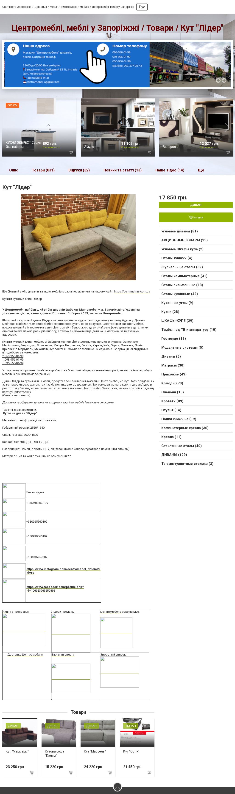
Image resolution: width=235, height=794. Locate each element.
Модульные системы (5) (182, 347)
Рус (142, 7)
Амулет (90, 147)
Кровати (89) (172, 401)
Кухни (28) (170, 312)
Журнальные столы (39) (182, 267)
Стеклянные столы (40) (181, 446)
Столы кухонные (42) (179, 294)
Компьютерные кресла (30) (185, 428)
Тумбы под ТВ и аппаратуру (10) (188, 330)
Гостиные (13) (173, 338)
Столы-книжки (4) (176, 258)
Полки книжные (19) (178, 419)
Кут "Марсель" (95, 751)
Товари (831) (43, 170)
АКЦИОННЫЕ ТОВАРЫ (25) (184, 240)
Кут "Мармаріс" (17, 751)
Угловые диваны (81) (179, 231)
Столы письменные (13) (182, 285)
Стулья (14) (171, 410)
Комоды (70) (172, 383)
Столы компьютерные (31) (184, 276)
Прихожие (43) (174, 374)
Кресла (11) (171, 437)
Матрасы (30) (173, 365)
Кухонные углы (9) (177, 303)
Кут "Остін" (131, 751)
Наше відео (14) (169, 170)
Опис (13, 170)
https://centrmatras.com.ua (132, 291)
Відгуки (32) (79, 170)
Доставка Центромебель (25, 654)
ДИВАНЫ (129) (174, 455)
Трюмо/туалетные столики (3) (187, 464)
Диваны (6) (171, 356)
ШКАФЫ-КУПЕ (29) (177, 321)
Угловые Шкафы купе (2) (182, 249)
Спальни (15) (172, 392)
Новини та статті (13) (123, 170)
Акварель (170, 147)
